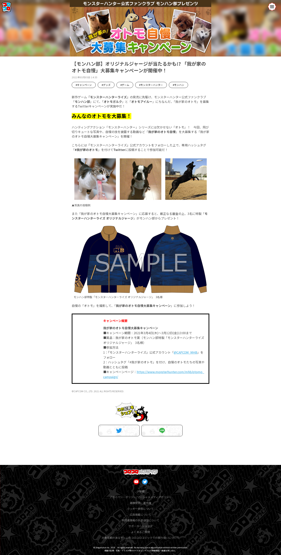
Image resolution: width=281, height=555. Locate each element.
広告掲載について (140, 514)
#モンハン (178, 85)
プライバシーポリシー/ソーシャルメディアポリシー (140, 497)
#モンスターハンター (151, 85)
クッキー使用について (140, 509)
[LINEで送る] (162, 430)
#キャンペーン (84, 85)
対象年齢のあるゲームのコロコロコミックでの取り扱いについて (140, 538)
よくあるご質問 (140, 532)
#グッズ (106, 85)
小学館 (140, 491)
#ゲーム (124, 85)
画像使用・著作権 (140, 503)
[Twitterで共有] (119, 430)
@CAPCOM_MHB (185, 352)
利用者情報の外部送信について (140, 520)
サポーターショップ (140, 526)
